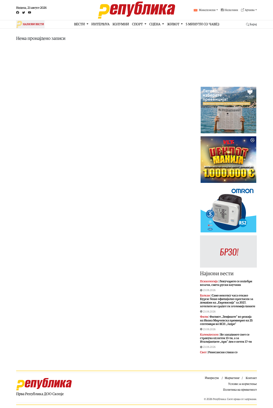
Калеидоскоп (209, 334)
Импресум (212, 378)
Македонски (207, 10)
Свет (203, 352)
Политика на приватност (240, 389)
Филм (204, 316)
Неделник (231, 10)
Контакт (251, 378)
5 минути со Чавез (202, 24)
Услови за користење (242, 383)
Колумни (121, 24)
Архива (250, 10)
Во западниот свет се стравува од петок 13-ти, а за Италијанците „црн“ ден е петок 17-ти (226, 338)
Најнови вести (217, 273)
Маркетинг (232, 378)
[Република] (136, 10)
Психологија (209, 281)
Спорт (138, 24)
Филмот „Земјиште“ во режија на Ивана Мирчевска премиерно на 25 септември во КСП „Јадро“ (226, 320)
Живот (173, 24)
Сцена (155, 24)
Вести (80, 24)
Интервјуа (100, 24)
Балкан (205, 295)
